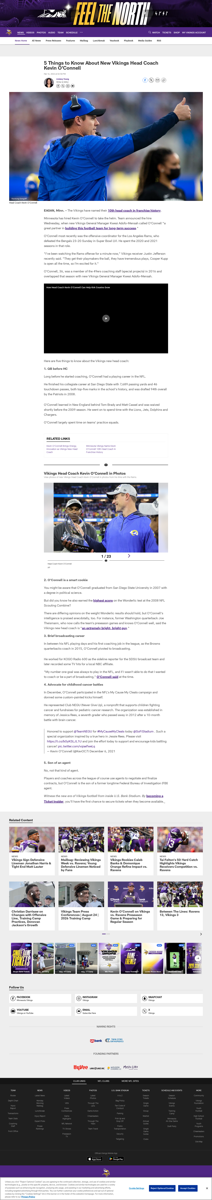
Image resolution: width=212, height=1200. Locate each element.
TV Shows (67, 1129)
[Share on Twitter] (151, 82)
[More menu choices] (81, 32)
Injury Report (40, 1116)
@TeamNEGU (83, 731)
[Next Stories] (198, 958)
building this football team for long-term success (100, 228)
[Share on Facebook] (145, 82)
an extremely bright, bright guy (104, 628)
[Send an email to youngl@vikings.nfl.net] (72, 86)
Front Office (13, 1131)
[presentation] (201, 934)
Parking (120, 1113)
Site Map (199, 1141)
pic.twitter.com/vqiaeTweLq (76, 746)
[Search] (150, 32)
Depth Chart (13, 1100)
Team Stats (13, 1118)
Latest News (40, 1095)
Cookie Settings (136, 1188)
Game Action (93, 1111)
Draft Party (171, 1126)
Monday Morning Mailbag (39, 1103)
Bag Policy (120, 1100)
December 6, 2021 (102, 751)
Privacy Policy (28, 1197)
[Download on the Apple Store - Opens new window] (95, 1159)
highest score (103, 600)
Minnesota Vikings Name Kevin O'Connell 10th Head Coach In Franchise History (101, 449)
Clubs (145, 1139)
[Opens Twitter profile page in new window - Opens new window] (63, 86)
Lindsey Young (62, 79)
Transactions (13, 1113)
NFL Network (67, 1123)
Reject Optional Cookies (162, 1188)
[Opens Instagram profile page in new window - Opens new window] (68, 86)
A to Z (119, 1095)
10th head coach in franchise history (134, 210)
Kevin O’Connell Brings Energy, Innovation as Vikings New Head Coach (62, 449)
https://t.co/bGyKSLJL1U (64, 741)
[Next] (129, 556)
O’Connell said (107, 676)
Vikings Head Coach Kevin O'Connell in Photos (85, 473)
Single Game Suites (146, 1131)
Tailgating (120, 1139)
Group (146, 1111)
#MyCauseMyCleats (110, 731)
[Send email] (157, 82)
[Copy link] (163, 80)
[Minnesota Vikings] (106, 1173)
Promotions (199, 1136)
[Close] (207, 1188)
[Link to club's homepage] (8, 32)
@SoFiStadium (143, 731)
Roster (13, 1095)
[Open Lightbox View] (106, 527)
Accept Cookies (187, 1188)
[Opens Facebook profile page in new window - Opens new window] (58, 86)
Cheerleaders (93, 1116)
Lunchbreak (40, 1111)
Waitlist (146, 1116)
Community (199, 1095)
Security (120, 1134)
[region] (106, 1188)
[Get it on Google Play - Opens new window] (116, 1160)
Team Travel (93, 1129)
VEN (67, 1103)
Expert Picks (40, 1121)
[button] (106, 318)
